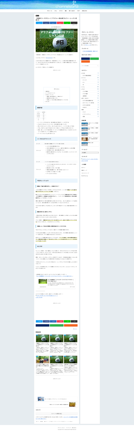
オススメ (90, 77)
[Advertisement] (57, 78)
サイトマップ (68, 427)
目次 (55, 89)
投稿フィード (84, 170)
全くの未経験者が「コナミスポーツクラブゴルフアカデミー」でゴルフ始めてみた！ (54, 276)
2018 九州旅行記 (90, 105)
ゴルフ (38, 15)
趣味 (90, 109)
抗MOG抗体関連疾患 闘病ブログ (90, 51)
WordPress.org (84, 175)
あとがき (47, 101)
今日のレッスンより (49, 94)
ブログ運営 (90, 93)
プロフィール (88, 45)
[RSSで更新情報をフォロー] (71, 325)
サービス (90, 80)
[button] (98, 65)
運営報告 (90, 96)
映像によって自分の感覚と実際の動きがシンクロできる (57, 99)
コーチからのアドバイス (50, 93)
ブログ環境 (90, 91)
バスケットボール (90, 114)
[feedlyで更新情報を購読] (56, 325)
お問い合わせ (74, 427)
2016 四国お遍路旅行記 (90, 100)
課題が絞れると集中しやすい (52, 98)
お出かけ (90, 107)
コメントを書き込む (56, 413)
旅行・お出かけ (90, 98)
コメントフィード (85, 173)
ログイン (83, 167)
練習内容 (47, 91)
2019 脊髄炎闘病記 (90, 75)
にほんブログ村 (39, 297)
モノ (90, 82)
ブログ (90, 89)
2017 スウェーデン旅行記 (90, 102)
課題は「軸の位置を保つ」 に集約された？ (55, 96)
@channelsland (49, 57)
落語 (90, 116)
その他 (90, 73)
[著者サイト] (42, 325)
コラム (90, 87)
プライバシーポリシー (61, 427)
